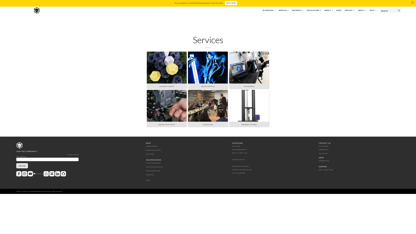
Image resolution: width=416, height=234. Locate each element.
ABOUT (361, 10)
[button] (412, 2)
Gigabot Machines (152, 146)
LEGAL (148, 180)
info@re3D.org (323, 149)
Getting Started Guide (153, 171)
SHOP (372, 10)
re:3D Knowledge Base (153, 163)
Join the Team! (323, 153)
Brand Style (150, 175)
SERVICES (283, 10)
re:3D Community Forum (154, 167)
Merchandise (150, 154)
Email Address (21, 156)
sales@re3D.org (324, 161)
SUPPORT (349, 10)
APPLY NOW (231, 3)
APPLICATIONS (313, 10)
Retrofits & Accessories (153, 150)
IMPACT (327, 10)
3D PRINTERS (267, 10)
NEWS (338, 10)
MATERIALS (296, 10)
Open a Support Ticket (326, 170)
